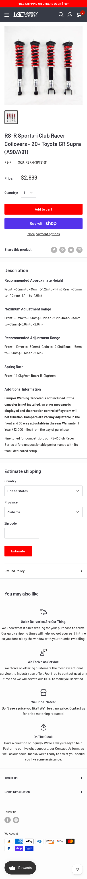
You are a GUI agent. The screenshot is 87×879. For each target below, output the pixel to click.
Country (10, 481)
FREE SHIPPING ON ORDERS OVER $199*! (44, 3)
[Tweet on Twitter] (71, 249)
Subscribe (43, 869)
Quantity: (11, 193)
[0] (79, 14)
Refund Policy (14, 571)
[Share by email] (79, 249)
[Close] (81, 793)
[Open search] (61, 14)
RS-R (8, 162)
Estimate (18, 551)
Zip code (10, 523)
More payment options (43, 234)
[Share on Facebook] (54, 249)
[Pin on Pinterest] (62, 249)
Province (11, 502)
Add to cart (43, 209)
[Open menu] (6, 15)
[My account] (70, 14)
